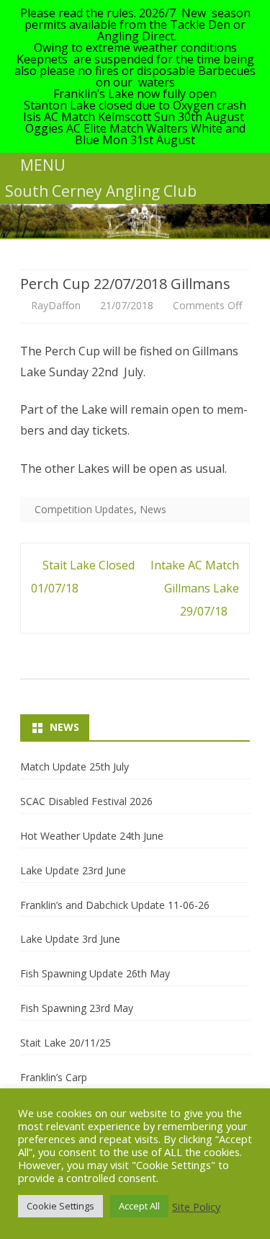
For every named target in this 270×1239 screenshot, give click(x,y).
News (153, 509)
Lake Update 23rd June (73, 870)
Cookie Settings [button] (60, 1205)
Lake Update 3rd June (70, 939)
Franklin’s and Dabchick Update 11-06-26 (115, 905)
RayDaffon (56, 305)
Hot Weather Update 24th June (91, 836)
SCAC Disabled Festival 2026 (86, 801)
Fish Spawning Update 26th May (95, 973)
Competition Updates (84, 509)
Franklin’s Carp (53, 1077)
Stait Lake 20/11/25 (65, 1042)
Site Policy (196, 1206)
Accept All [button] (139, 1205)
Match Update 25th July (74, 766)
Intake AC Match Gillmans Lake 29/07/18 (194, 588)
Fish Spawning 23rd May (76, 1008)
